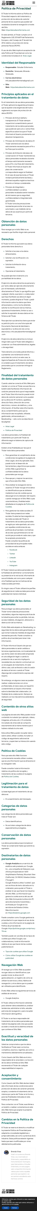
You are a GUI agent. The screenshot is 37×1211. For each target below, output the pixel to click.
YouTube (12, 562)
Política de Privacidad (14, 430)
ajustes (16, 1204)
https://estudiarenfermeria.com (18, 30)
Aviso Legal (27, 56)
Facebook (13, 550)
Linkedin (12, 558)
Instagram (13, 565)
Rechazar (14, 1208)
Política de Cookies (11, 777)
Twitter (12, 554)
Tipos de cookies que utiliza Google (19, 951)
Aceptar (6, 1208)
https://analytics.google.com (19, 913)
